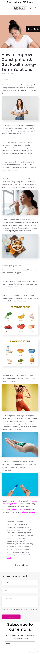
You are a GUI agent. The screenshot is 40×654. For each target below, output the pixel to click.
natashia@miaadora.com (14, 509)
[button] (4, 8)
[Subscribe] (33, 644)
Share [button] (6, 80)
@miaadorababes (27, 512)
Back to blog (21, 565)
